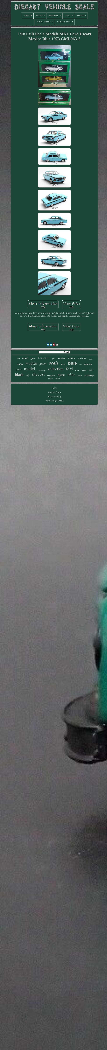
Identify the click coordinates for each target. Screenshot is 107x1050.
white (71, 375)
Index (54, 388)
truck (61, 375)
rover (50, 378)
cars (18, 369)
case (91, 370)
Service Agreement (54, 400)
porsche (82, 358)
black (19, 375)
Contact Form (54, 392)
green (42, 364)
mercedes (51, 376)
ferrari (44, 358)
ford (69, 368)
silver (80, 376)
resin (25, 358)
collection (55, 369)
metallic (61, 358)
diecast (38, 374)
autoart (88, 364)
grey (33, 358)
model (29, 368)
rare (80, 365)
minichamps (89, 375)
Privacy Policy (54, 396)
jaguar (84, 370)
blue (72, 363)
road (18, 359)
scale (54, 363)
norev (71, 358)
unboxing (41, 370)
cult (28, 375)
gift (53, 358)
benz (63, 364)
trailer (20, 364)
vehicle (90, 359)
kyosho (58, 378)
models (31, 363)
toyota (77, 370)
